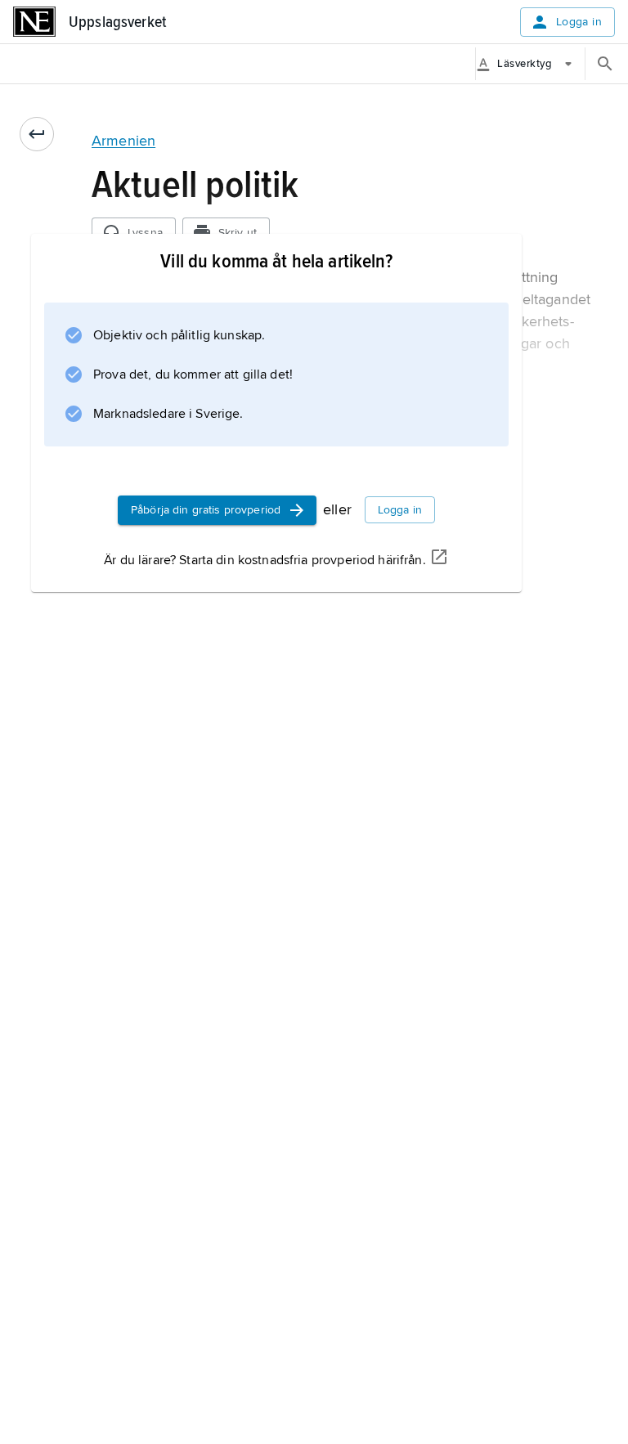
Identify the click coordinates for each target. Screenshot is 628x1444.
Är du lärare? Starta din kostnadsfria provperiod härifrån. (264, 560)
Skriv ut (237, 233)
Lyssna (145, 233)
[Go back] (37, 134)
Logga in (579, 22)
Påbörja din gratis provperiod (205, 510)
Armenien (123, 141)
